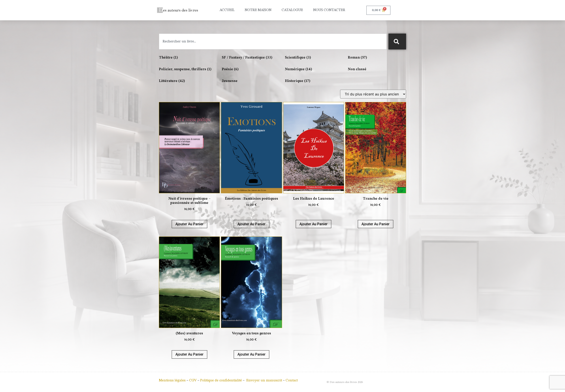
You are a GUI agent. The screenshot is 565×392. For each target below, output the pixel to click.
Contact (292, 380)
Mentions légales (172, 380)
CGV (193, 380)
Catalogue (292, 10)
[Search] (397, 41)
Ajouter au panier (189, 224)
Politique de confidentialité (221, 380)
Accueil (227, 10)
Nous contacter (329, 10)
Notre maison (258, 10)
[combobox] (273, 41)
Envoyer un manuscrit (264, 380)
